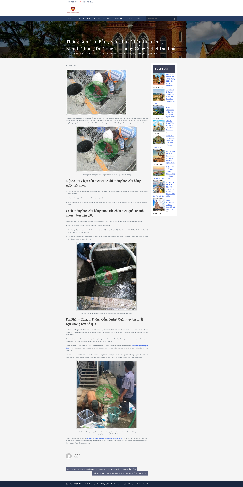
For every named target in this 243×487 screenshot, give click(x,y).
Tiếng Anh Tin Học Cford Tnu (89, 484)
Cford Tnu (77, 455)
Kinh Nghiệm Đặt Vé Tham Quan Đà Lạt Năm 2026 (170, 204)
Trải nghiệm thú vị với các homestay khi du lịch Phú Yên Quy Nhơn (119, 473)
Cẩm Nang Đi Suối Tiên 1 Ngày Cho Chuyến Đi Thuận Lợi (170, 125)
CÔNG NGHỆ (107, 19)
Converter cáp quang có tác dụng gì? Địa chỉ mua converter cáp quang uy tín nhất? (101, 469)
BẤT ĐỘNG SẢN (84, 19)
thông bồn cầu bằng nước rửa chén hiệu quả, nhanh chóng (104, 438)
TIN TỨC (129, 19)
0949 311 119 (72, 2)
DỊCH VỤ (97, 19)
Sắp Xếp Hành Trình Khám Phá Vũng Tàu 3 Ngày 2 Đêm (170, 112)
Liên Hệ (137, 19)
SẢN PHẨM (118, 19)
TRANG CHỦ (72, 19)
